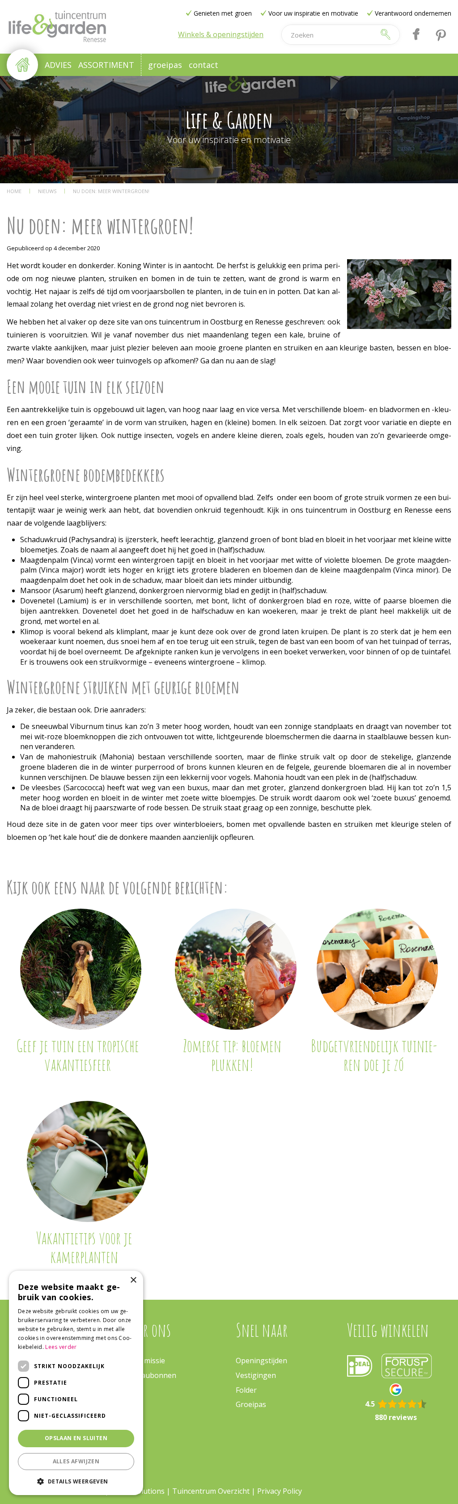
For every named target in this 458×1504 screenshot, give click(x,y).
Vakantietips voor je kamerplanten (84, 1247)
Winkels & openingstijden (220, 34)
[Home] (22, 64)
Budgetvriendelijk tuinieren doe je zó (374, 1055)
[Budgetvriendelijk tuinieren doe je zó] (377, 969)
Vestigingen (256, 1375)
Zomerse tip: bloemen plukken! (232, 1055)
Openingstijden (261, 1360)
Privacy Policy (279, 1491)
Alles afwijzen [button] (76, 1461)
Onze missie (145, 1360)
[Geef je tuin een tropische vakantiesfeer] (80, 969)
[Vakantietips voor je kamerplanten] (87, 1161)
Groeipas (251, 1404)
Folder (246, 1390)
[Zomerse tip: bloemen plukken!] (235, 969)
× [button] (133, 1280)
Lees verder (60, 1347)
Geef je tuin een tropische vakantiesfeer (77, 1055)
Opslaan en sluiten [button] (76, 1438)
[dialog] (76, 1383)
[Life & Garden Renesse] (57, 27)
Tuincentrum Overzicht (211, 1491)
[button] (76, 1481)
